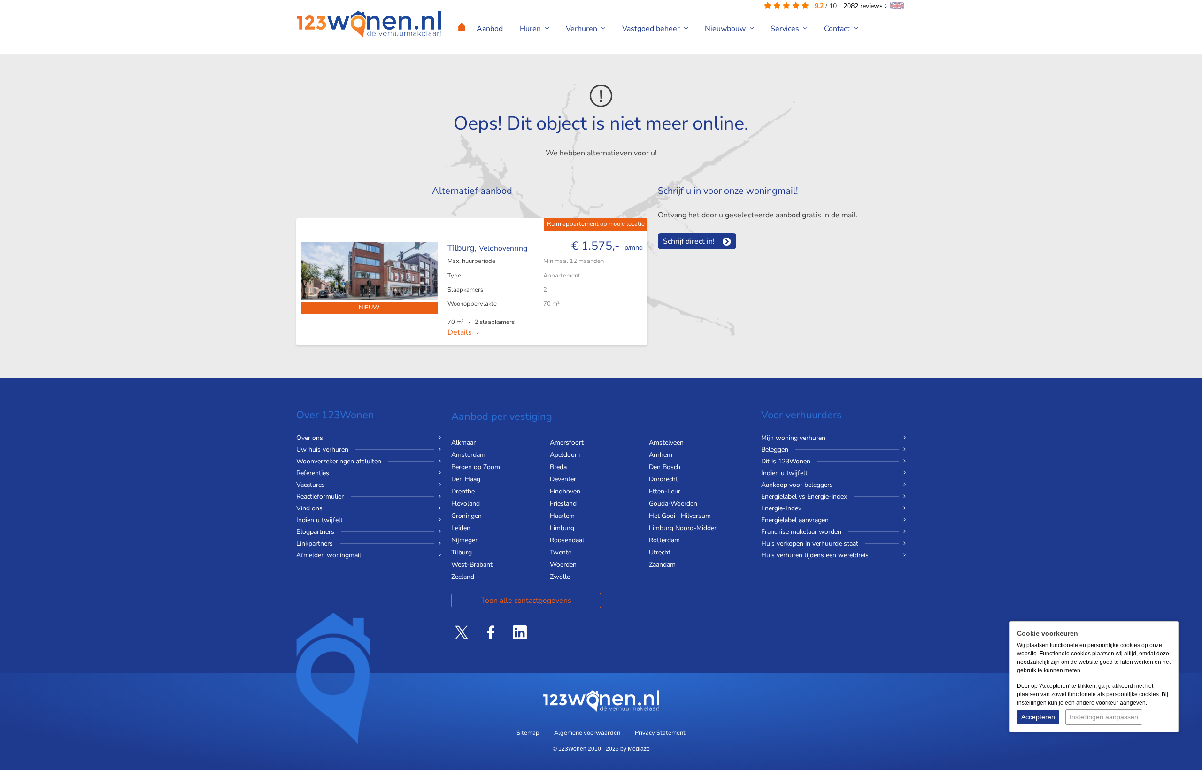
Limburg (562, 528)
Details (459, 332)
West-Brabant (472, 564)
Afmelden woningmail (328, 555)
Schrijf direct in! (689, 241)
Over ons (309, 437)
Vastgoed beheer (652, 28)
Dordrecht (663, 479)
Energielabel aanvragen (795, 520)
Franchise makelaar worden (801, 531)
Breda (558, 466)
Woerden (563, 564)
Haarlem (562, 515)
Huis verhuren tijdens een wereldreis (815, 555)
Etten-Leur (664, 491)
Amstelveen (666, 442)
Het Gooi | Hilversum (680, 515)
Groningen (466, 515)
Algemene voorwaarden (587, 733)
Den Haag (465, 479)
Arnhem (660, 454)
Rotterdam (664, 540)
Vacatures (310, 484)
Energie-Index (781, 508)
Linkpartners (314, 543)
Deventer (563, 479)
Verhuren (582, 28)
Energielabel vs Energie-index (804, 496)
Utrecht (659, 552)
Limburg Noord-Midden (683, 528)
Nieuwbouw (726, 28)
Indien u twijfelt (319, 520)
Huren (531, 28)
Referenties (312, 473)
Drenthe (463, 491)
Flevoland (465, 503)
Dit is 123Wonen (785, 461)
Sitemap (527, 733)
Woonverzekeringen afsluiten (338, 461)
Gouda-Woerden (673, 503)
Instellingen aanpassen (1104, 717)
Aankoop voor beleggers (797, 484)
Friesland (563, 503)
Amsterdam (468, 454)
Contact (838, 28)
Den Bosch (664, 466)
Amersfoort (567, 442)
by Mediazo (635, 749)
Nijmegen (465, 540)
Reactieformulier (320, 496)
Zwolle (560, 576)
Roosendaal (567, 540)
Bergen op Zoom (475, 466)
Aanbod (490, 28)
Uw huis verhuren (322, 449)
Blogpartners (315, 531)
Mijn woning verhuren (793, 437)
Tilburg (461, 552)
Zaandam (662, 564)
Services (786, 28)
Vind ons (309, 508)
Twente (560, 552)
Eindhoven (565, 491)
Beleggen (774, 449)
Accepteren (1038, 717)
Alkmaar (463, 442)
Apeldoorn (565, 454)
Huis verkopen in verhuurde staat (809, 543)
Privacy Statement (660, 733)
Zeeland (462, 576)
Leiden (460, 528)
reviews (864, 5)
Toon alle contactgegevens (526, 600)
